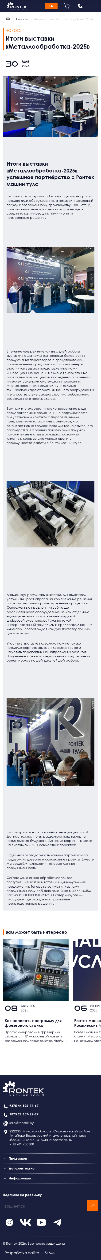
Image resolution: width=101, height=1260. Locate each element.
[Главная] (9, 19)
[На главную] (17, 5)
